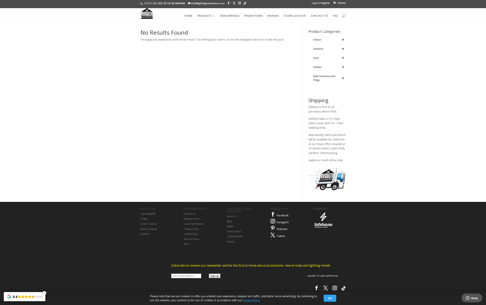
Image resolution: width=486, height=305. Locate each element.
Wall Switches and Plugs (328, 78)
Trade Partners (235, 236)
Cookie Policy (191, 234)
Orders (144, 218)
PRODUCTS (204, 16)
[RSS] (245, 4)
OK (330, 298)
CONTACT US (319, 16)
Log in (315, 3)
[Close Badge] (44, 293)
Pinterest (281, 229)
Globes (328, 66)
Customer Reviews (194, 223)
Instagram (282, 222)
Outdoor (328, 48)
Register (325, 3)
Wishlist (144, 234)
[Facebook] (228, 4)
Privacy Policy (191, 229)
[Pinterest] (273, 228)
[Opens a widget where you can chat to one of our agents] (471, 298)
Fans (328, 57)
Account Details (148, 229)
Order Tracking (148, 223)
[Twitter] (273, 235)
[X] (234, 4)
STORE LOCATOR (295, 16)
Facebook (282, 215)
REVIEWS (273, 16)
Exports (231, 241)
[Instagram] (239, 4)
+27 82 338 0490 (175, 3)
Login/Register (148, 213)
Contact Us (190, 213)
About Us (232, 216)
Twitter (280, 236)
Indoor (328, 39)
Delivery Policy (191, 218)
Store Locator (234, 231)
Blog (229, 221)
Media (230, 226)
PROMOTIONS (253, 16)
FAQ (335, 16)
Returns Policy (191, 239)
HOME (189, 16)
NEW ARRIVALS (229, 16)
